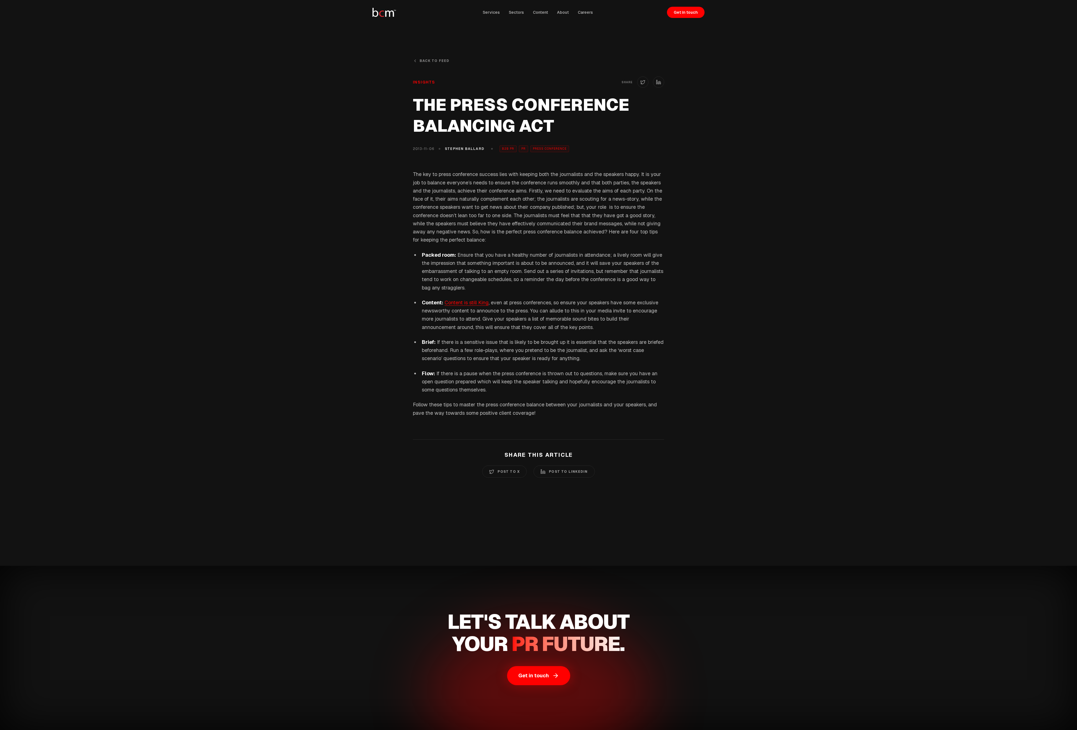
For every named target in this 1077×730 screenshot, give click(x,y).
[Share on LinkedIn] (658, 82)
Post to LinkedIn (568, 471)
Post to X (509, 471)
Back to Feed (434, 61)
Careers (585, 12)
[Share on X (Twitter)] (642, 82)
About (563, 12)
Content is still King (467, 302)
